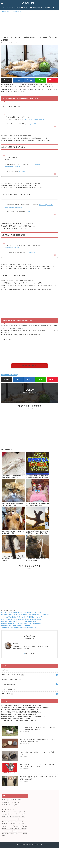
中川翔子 (10, 826)
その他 (4, 670)
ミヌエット (5, 821)
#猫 (25, 119)
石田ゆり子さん (14, 833)
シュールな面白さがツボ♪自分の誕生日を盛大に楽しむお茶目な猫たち (21, 619)
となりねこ (29, 3)
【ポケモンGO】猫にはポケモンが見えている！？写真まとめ (18, 627)
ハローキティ (21, 814)
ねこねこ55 (11, 799)
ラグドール (21, 821)
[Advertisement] (29, 25)
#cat (27, 119)
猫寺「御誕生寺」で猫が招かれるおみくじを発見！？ (16, 625)
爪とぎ (24, 828)
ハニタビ (23, 811)
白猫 (26, 831)
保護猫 (25, 826)
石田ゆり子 (5, 833)
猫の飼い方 (9, 831)
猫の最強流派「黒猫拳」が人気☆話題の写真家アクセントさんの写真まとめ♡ (23, 623)
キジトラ (18, 804)
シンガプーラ (6, 807)
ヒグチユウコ (6, 816)
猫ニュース (5, 8)
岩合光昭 (11, 828)
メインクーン (13, 821)
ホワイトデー (6, 819)
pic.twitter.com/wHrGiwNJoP (13, 247)
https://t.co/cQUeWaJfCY (46, 205)
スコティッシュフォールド (16, 807)
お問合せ (54, 8)
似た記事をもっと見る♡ (29, 366)
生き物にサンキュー (18, 831)
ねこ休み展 (18, 799)
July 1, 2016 (30, 211)
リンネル (14, 823)
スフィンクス (6, 809)
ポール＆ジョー (14, 819)
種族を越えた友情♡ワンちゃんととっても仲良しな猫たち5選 (18, 621)
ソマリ (12, 809)
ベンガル (22, 816)
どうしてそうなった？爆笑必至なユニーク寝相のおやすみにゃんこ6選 (21, 612)
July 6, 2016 (32, 124)
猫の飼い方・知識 (14, 8)
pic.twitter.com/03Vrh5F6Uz (13, 166)
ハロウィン (5, 814)
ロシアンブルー (22, 823)
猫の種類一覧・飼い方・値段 (25, 8)
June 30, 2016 (31, 252)
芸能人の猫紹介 (36, 8)
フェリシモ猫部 (14, 816)
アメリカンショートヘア (8, 804)
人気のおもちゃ (18, 826)
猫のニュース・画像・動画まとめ (10, 374)
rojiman (4, 799)
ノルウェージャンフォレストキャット (11, 811)
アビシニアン (6, 802)
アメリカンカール (15, 802)
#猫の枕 (37, 164)
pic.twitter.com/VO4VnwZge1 (37, 119)
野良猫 (25, 833)
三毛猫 (4, 826)
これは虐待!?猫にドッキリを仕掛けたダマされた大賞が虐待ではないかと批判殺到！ (25, 615)
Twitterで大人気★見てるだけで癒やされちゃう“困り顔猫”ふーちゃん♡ (21, 617)
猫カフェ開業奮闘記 (45, 8)
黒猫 (4, 835)
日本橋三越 (18, 828)
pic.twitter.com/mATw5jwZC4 (13, 207)
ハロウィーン (13, 814)
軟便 (20, 833)
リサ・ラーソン (6, 823)
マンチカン (23, 819)
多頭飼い (5, 828)
